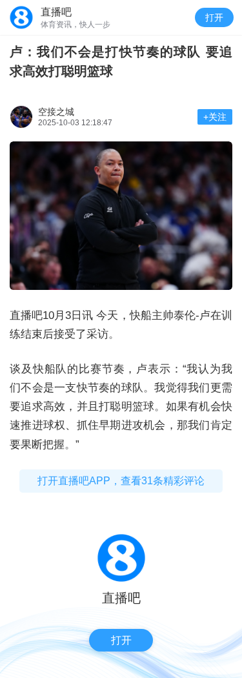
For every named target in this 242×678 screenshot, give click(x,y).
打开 (214, 17)
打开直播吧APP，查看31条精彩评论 (121, 480)
